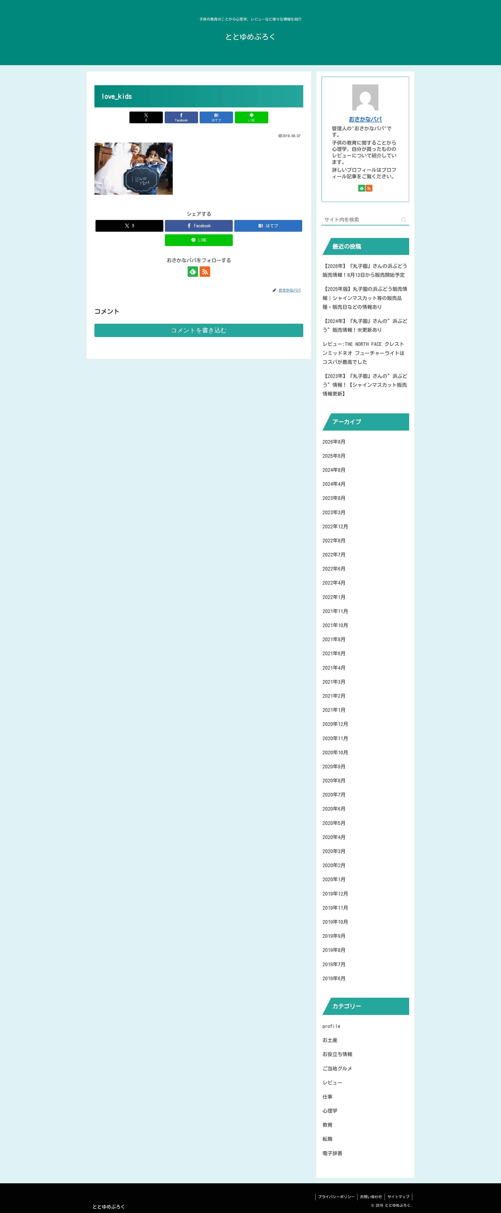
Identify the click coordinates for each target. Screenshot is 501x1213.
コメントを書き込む (199, 330)
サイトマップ (398, 1197)
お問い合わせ (371, 1197)
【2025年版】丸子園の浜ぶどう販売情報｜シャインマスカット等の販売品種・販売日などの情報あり (365, 297)
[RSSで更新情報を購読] (205, 271)
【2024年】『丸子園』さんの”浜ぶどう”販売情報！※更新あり (365, 325)
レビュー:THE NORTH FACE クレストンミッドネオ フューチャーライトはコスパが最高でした (363, 352)
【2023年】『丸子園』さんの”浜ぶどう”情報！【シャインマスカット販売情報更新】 (365, 384)
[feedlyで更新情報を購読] (193, 271)
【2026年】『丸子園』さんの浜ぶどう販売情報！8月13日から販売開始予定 (365, 270)
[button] (403, 220)
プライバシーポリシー (336, 1197)
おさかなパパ (365, 119)
